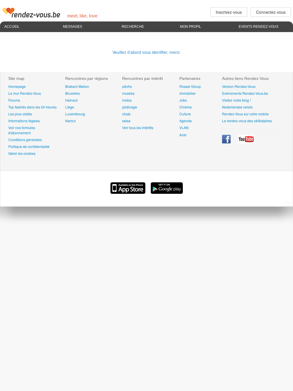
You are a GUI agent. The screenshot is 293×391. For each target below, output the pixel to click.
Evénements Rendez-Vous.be (245, 93)
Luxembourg (75, 113)
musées (128, 93)
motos (127, 100)
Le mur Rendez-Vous (24, 93)
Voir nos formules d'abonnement (21, 130)
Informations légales (24, 120)
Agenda (185, 120)
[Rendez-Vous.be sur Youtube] (246, 141)
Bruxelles (72, 93)
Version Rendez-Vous (239, 86)
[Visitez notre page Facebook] (226, 141)
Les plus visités (20, 113)
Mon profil (190, 27)
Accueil (11, 27)
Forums (14, 100)
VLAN (184, 127)
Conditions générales (25, 139)
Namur (70, 120)
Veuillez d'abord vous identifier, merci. (146, 52)
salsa (126, 120)
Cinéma (185, 106)
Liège (69, 106)
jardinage (129, 106)
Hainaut (71, 100)
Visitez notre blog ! (236, 100)
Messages (72, 27)
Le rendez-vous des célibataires (247, 120)
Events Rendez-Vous (258, 27)
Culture (185, 113)
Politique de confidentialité (29, 146)
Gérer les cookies (21, 153)
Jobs (183, 100)
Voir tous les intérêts (137, 127)
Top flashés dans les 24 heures (32, 106)
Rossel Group (190, 86)
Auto (183, 134)
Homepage (17, 86)
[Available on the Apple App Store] (128, 192)
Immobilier (187, 93)
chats (126, 113)
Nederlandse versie (237, 106)
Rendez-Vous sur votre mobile (245, 113)
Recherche (133, 27)
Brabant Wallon (77, 86)
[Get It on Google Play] (167, 192)
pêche (127, 86)
